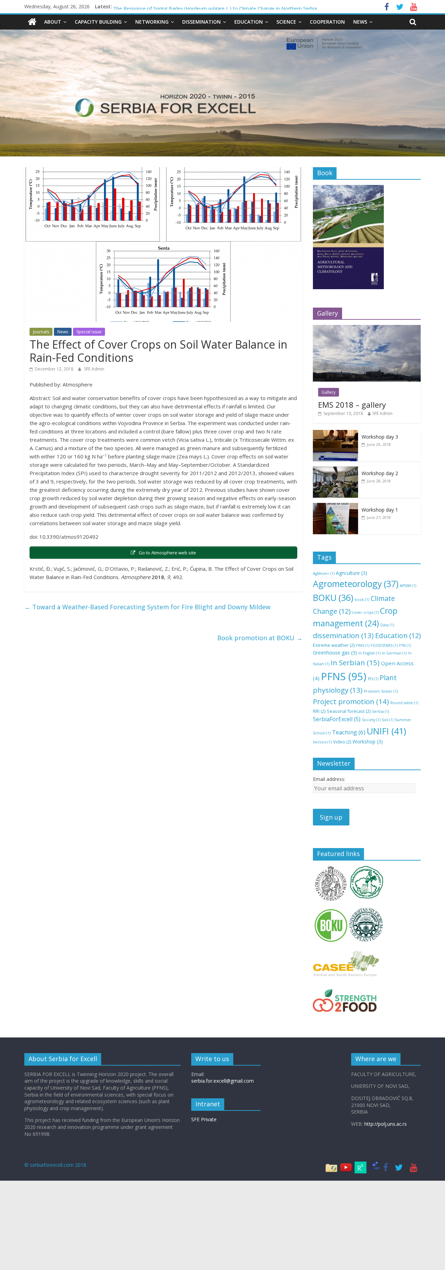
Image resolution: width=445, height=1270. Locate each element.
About (52, 21)
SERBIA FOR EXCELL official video (151, 6)
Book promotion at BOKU (259, 638)
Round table (404, 702)
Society (371, 719)
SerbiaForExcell (337, 719)
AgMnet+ (323, 573)
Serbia (380, 711)
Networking (152, 21)
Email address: (329, 779)
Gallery (328, 392)
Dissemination (201, 21)
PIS (373, 678)
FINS (362, 645)
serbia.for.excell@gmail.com (222, 1080)
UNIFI (386, 731)
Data (387, 624)
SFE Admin (94, 369)
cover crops (365, 612)
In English (369, 653)
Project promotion (351, 701)
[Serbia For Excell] (32, 22)
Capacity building (98, 21)
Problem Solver (381, 691)
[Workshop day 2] (335, 470)
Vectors (322, 742)
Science (286, 21)
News (360, 21)
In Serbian (355, 662)
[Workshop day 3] (335, 433)
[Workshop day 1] (335, 506)
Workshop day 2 (380, 473)
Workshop (368, 741)
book (362, 599)
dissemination (343, 635)
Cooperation (327, 21)
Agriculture (351, 573)
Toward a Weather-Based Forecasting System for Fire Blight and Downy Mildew (147, 607)
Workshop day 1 (380, 509)
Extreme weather (334, 645)
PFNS (343, 676)
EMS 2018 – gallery (352, 404)
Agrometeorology (355, 583)
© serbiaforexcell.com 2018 (55, 1165)
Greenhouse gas (335, 652)
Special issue (89, 332)
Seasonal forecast (349, 711)
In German (394, 653)
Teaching (348, 732)
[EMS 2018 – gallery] (367, 328)
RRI (319, 711)
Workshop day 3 (380, 436)
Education (248, 21)
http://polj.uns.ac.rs (385, 1124)
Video (342, 742)
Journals (41, 332)
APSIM (408, 585)
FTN (405, 645)
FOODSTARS (384, 645)
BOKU (333, 597)
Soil (388, 719)
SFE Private (204, 1119)
